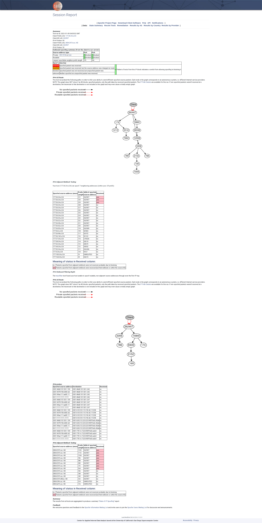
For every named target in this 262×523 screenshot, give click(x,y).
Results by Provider (170, 25)
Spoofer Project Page (107, 23)
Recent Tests (110, 25)
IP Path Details (145, 82)
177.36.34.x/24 (70, 36)
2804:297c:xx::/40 (71, 43)
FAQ (144, 23)
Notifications (157, 23)
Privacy (196, 520)
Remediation (122, 25)
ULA (69, 55)
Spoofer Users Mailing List (137, 507)
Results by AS (136, 25)
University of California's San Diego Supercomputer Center (137, 520)
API (149, 23)
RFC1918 (62, 55)
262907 (66, 38)
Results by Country (152, 25)
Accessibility (187, 520)
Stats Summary (96, 25)
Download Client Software (129, 23)
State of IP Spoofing (106, 501)
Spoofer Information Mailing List (96, 507)
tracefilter (59, 276)
